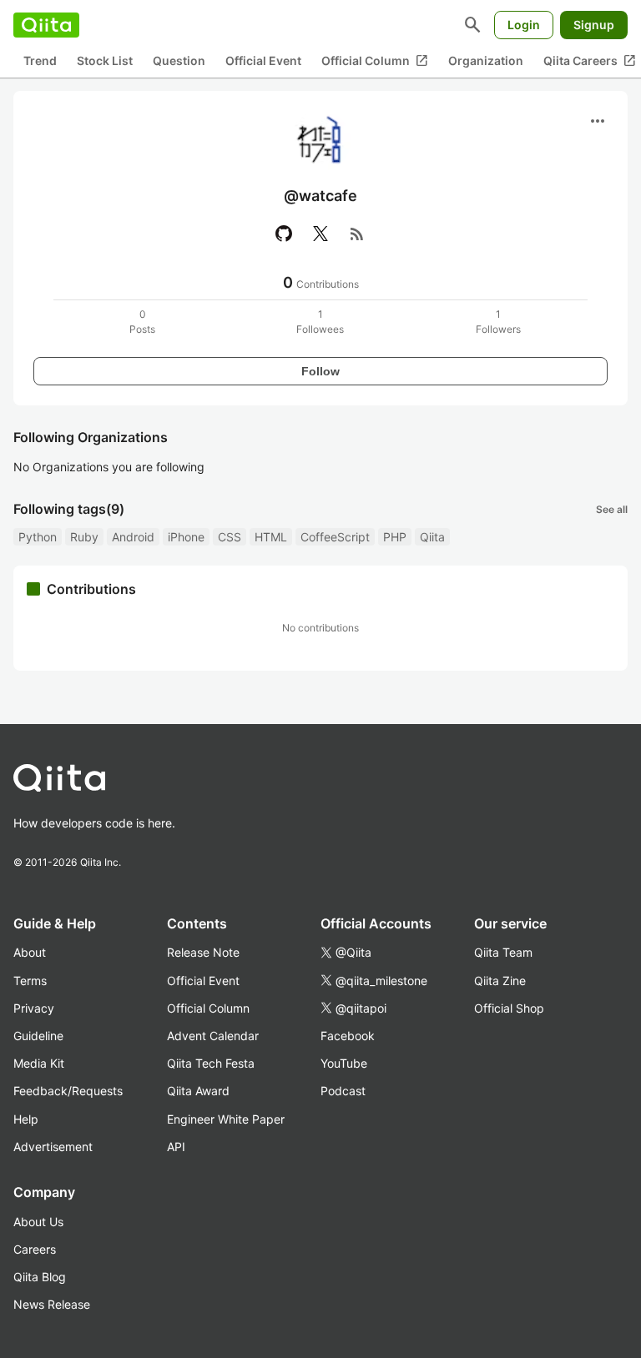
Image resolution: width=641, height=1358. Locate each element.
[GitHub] (283, 233)
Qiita (432, 537)
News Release (51, 1304)
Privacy (33, 1008)
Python (37, 537)
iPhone (186, 537)
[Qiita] (46, 25)
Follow (320, 371)
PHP (394, 537)
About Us (38, 1222)
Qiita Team (503, 952)
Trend (40, 60)
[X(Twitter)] (320, 233)
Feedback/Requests (68, 1091)
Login (523, 25)
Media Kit (38, 1063)
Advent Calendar (213, 1036)
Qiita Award (198, 1091)
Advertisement (53, 1146)
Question (179, 60)
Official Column (374, 61)
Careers (34, 1249)
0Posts (142, 321)
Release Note (203, 952)
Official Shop (509, 1008)
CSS (229, 537)
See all (612, 509)
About (29, 952)
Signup (593, 25)
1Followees (320, 321)
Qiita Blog (39, 1277)
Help (25, 1119)
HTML (271, 537)
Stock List (105, 60)
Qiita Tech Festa (211, 1063)
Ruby (84, 537)
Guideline (38, 1036)
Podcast (343, 1091)
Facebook (347, 1036)
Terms (30, 980)
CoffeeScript (335, 537)
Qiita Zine (500, 980)
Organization (485, 60)
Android (133, 537)
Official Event (263, 60)
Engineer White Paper (226, 1119)
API (176, 1146)
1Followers (498, 321)
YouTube (343, 1063)
